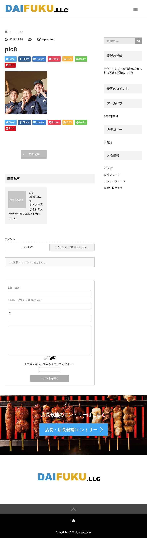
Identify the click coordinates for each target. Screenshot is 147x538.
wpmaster (48, 39)
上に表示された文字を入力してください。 (49, 364)
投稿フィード (112, 174)
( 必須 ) (14, 287)
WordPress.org (113, 187)
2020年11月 (111, 116)
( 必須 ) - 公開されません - (25, 300)
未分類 (108, 142)
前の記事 (34, 154)
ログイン (109, 168)
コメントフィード (114, 181)
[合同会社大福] (41, 8)
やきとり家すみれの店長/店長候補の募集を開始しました (123, 70)
